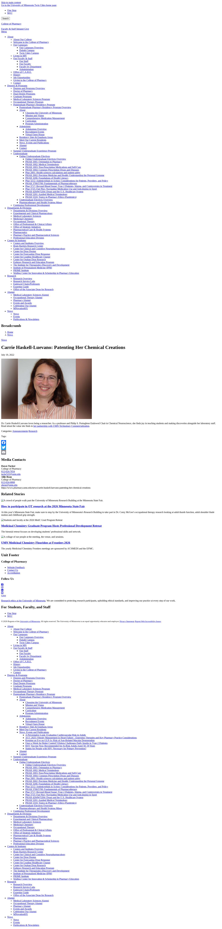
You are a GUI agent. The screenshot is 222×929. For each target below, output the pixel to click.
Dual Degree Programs (24, 683)
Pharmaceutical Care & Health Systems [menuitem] (32, 229)
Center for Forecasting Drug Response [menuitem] (31, 254)
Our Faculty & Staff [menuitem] (22, 58)
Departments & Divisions (19, 813)
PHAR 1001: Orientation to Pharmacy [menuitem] (43, 161)
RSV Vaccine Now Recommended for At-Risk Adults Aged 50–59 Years (60, 746)
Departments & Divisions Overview (30, 816)
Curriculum (30, 710)
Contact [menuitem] (17, 83)
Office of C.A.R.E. (22, 661)
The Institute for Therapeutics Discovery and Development (41, 871)
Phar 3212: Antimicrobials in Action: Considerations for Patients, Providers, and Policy (66, 786)
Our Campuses (20, 634)
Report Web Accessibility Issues (148, 621)
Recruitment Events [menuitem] (34, 132)
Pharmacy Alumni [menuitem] (22, 300)
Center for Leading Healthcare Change (31, 862)
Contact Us (12, 570)
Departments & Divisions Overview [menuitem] (30, 210)
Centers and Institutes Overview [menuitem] (28, 243)
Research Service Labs (24, 887)
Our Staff (23, 650)
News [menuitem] (10, 311)
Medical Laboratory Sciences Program (31, 689)
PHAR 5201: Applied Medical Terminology (46, 800)
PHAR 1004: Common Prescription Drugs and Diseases (52, 775)
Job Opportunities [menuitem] (21, 77)
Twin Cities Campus (29, 642)
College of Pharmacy (11, 23)
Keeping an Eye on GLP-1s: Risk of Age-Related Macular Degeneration (60, 740)
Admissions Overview (36, 718)
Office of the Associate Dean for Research (33, 895)
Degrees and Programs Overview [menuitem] (29, 88)
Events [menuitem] (16, 316)
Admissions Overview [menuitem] (36, 129)
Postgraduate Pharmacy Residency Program (34, 694)
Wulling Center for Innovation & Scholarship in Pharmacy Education (46, 879)
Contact (17, 672)
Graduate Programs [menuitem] (22, 96)
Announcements (20, 431)
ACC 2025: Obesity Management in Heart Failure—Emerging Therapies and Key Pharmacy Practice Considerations (81, 737)
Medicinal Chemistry (23, 824)
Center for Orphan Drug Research (29, 865)
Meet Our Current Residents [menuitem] (32, 140)
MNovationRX (20, 914)
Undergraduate (20, 759)
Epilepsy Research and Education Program (33, 868)
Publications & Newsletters (26, 925)
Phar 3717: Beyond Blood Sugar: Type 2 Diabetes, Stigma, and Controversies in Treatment (68, 792)
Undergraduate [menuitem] (20, 153)
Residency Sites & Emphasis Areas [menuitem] (36, 137)
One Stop (11, 10)
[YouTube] (111, 593)
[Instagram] (111, 587)
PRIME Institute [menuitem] (21, 270)
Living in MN (20, 645)
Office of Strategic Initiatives (27, 832)
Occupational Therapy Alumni (27, 903)
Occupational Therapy (24, 827)
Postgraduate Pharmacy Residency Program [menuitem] (34, 104)
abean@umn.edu (9, 485)
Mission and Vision (34, 705)
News (10, 335)
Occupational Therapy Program (28, 691)
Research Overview (22, 884)
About (10, 626)
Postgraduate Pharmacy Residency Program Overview (45, 697)
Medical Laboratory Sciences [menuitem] (27, 216)
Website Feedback (16, 567)
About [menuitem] (10, 36)
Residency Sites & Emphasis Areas (36, 727)
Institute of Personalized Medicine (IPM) (32, 873)
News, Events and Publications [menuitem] (34, 142)
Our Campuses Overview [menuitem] (31, 47)
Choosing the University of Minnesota (43, 702)
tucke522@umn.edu (11, 474)
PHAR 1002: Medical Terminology (42, 770)
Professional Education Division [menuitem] (28, 238)
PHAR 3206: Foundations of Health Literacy (46, 784)
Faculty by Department (30, 656)
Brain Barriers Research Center (28, 852)
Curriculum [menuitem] (30, 121)
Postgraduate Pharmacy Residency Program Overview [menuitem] (45, 107)
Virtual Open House (35, 724)
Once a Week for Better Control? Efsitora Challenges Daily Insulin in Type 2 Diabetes (66, 743)
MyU (9, 13)
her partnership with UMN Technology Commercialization (61, 426)
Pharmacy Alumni (22, 906)
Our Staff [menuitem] (23, 61)
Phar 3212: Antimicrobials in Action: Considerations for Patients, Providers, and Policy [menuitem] (66, 180)
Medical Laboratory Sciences (27, 822)
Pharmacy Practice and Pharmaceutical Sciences (36, 841)
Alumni (23, 751)
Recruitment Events (34, 721)
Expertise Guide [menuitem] (21, 286)
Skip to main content (11, 2)
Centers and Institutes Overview (28, 849)
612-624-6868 (8, 482)
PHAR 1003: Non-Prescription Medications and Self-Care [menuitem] (53, 167)
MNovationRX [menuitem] (20, 308)
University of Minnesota (30, 621)
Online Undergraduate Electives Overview (45, 765)
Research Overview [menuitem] (22, 278)
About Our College (22, 629)
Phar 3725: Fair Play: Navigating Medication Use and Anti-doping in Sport (61, 794)
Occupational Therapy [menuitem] (24, 221)
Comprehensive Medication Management (45, 708)
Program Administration (36, 713)
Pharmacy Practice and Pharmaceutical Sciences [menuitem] (36, 235)
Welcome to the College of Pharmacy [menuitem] (31, 42)
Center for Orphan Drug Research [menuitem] (29, 259)
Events (16, 922)
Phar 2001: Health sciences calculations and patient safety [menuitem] (52, 172)
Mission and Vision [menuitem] (34, 115)
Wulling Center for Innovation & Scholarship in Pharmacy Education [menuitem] (46, 273)
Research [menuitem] (11, 276)
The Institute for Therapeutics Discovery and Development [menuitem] (41, 265)
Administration (26, 659)
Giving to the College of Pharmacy (30, 669)
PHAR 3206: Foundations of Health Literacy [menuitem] (46, 178)
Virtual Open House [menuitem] (35, 134)
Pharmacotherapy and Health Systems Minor (40, 808)
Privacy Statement (127, 621)
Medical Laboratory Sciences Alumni (31, 900)
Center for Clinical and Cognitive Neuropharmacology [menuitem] (39, 248)
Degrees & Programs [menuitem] (17, 85)
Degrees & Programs (17, 675)
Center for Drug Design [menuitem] (24, 251)
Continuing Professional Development (31, 811)
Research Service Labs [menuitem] (24, 281)
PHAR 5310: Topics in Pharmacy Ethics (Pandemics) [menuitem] (50, 197)
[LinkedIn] (111, 590)
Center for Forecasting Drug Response (31, 860)
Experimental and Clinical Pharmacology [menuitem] (32, 213)
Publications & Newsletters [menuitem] (26, 319)
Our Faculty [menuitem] (25, 64)
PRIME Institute (21, 876)
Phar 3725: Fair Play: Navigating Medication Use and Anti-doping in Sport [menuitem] (61, 189)
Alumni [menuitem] (23, 145)
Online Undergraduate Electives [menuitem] (34, 156)
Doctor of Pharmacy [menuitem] (23, 91)
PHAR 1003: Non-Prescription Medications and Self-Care (53, 773)
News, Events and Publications (34, 732)
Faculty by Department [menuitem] (30, 66)
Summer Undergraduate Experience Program (34, 756)
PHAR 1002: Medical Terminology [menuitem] (42, 164)
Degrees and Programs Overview (29, 678)
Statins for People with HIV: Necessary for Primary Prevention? (55, 748)
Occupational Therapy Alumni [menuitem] (27, 297)
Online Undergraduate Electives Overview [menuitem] (45, 159)
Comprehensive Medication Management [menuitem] (45, 118)
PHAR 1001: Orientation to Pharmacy (43, 767)
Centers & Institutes (16, 846)
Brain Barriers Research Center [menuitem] (28, 246)
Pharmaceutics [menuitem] (20, 232)
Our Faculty (25, 653)
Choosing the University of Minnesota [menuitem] (43, 113)
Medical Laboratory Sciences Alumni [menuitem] (31, 295)
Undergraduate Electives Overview (36, 805)
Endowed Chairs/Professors (26, 890)
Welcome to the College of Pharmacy (31, 631)
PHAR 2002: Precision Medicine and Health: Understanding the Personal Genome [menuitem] (64, 175)
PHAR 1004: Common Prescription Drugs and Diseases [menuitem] (52, 170)
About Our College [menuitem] (22, 39)
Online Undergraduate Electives (34, 762)
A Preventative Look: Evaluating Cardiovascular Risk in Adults (55, 735)
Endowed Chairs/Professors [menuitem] (26, 284)
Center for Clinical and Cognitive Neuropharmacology (39, 854)
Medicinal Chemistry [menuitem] (23, 218)
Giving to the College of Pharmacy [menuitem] (30, 80)
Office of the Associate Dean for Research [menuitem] (33, 289)
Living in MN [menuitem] (20, 55)
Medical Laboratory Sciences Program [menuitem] (31, 99)
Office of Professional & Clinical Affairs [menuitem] (32, 224)
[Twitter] (111, 447)
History (16, 664)
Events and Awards (22, 909)
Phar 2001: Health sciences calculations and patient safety (52, 778)
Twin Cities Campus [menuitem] (29, 53)
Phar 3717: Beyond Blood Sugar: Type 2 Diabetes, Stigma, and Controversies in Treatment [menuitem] (68, 186)
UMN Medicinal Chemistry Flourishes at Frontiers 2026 (35, 542)
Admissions (25, 716)
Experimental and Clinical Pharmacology (32, 819)
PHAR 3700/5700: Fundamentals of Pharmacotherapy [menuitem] (51, 183)
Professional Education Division (28, 843)
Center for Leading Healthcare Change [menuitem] (31, 257)
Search (5, 18)
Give (26, 29)
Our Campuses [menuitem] (20, 45)
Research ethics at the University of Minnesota (23, 600)
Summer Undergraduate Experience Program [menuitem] (34, 151)
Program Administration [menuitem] (36, 123)
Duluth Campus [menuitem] (26, 50)
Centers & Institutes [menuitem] (16, 240)
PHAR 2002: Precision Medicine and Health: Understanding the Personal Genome (64, 781)
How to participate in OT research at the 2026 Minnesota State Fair (43, 506)
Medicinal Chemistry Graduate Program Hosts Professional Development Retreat (51, 525)
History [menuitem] (16, 75)
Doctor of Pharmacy (23, 680)
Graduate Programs (22, 686)
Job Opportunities (21, 667)
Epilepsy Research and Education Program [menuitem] (33, 262)
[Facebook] (111, 442)
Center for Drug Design (24, 857)
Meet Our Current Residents (32, 729)
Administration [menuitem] (26, 69)
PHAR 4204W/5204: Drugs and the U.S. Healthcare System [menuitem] (54, 191)
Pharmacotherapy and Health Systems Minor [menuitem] (40, 202)
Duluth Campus (26, 640)
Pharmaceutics (20, 838)
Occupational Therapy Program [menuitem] (28, 102)
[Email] (111, 452)
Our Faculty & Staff (22, 648)
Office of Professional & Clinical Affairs (32, 830)
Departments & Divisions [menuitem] (19, 208)
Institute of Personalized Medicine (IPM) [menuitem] (32, 267)
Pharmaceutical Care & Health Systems (32, 835)
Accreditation (13, 573)
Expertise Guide (21, 892)
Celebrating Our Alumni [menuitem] (24, 305)
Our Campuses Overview (31, 637)
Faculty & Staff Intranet (12, 29)
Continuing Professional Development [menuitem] (31, 205)
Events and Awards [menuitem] (22, 303)
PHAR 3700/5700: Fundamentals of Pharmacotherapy (51, 789)
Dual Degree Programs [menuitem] (24, 94)
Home (10, 332)
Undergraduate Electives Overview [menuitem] (36, 199)
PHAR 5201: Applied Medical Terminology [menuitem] (46, 194)
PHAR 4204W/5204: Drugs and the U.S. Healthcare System (54, 797)
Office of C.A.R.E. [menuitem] (22, 72)
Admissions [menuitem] (25, 126)
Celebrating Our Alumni (24, 911)
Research (33, 431)
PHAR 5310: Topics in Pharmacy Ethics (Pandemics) (50, 803)
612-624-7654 (8, 471)
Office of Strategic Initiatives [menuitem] (27, 227)
